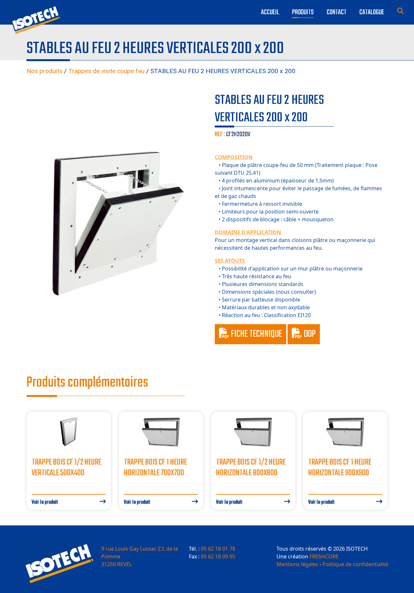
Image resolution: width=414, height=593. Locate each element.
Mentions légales (297, 564)
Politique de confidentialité (355, 564)
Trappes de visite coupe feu (106, 71)
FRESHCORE (324, 556)
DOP (309, 334)
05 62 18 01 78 (218, 548)
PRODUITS (303, 12)
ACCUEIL (270, 12)
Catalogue (371, 12)
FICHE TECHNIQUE (255, 334)
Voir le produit (45, 502)
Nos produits (44, 71)
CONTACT (336, 12)
